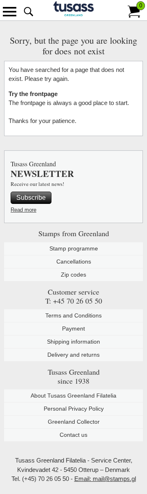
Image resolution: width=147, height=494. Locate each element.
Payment (73, 328)
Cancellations (73, 261)
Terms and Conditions (73, 315)
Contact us (73, 434)
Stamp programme (73, 248)
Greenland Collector (74, 421)
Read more (23, 210)
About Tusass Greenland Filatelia (73, 395)
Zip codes (73, 274)
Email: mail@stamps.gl (105, 478)
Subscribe (31, 197)
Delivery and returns (73, 354)
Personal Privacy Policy (74, 408)
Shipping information (73, 341)
